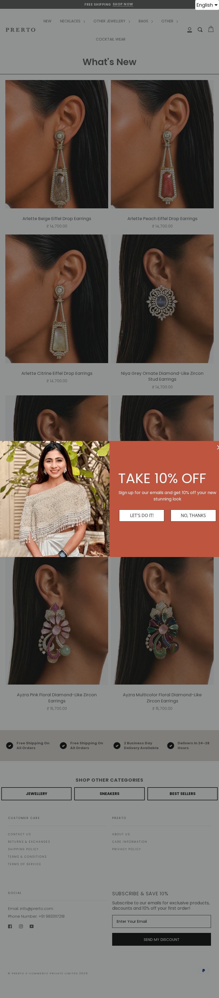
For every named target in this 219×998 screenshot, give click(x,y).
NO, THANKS (193, 515)
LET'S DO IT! (142, 515)
